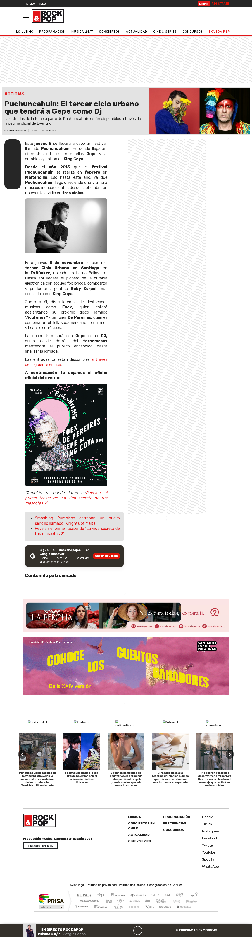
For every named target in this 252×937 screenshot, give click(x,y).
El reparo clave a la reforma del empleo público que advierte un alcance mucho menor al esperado (170, 777)
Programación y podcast (199, 930)
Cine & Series (165, 31)
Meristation (181, 911)
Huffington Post (88, 901)
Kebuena (193, 901)
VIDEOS (43, 3)
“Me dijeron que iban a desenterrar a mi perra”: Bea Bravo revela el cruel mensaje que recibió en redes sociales (214, 779)
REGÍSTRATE (220, 3)
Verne (168, 901)
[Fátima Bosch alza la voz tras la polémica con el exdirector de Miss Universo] (81, 751)
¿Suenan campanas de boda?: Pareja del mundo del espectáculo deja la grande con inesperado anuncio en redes (126, 779)
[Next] (155, 930)
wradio (120, 901)
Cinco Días (134, 901)
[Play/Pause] (137, 930)
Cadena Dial (180, 901)
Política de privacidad (102, 885)
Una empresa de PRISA (51, 898)
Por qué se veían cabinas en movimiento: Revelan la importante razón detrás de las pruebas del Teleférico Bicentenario (37, 779)
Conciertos (109, 31)
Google (207, 817)
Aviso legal (77, 885)
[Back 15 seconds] (129, 930)
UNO (109, 901)
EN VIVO (30, 3)
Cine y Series (139, 841)
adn (179, 895)
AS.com (167, 895)
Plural (117, 911)
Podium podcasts (81, 905)
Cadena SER (155, 895)
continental (148, 901)
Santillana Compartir (138, 895)
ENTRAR (203, 3)
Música (134, 817)
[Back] (120, 930)
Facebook (209, 838)
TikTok (206, 824)
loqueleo (164, 911)
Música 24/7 (82, 31)
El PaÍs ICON (133, 911)
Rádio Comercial (198, 911)
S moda (148, 911)
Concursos (193, 31)
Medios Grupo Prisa (51, 907)
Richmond (81, 911)
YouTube (208, 852)
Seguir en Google (106, 555)
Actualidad (136, 31)
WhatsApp (210, 866)
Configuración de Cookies (164, 885)
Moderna (99, 911)
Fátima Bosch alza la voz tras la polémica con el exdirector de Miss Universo (81, 777)
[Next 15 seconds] (146, 930)
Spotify (207, 859)
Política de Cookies (132, 885)
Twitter (207, 845)
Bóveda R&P (219, 31)
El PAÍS (84, 895)
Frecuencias (174, 823)
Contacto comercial (40, 846)
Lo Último (24, 31)
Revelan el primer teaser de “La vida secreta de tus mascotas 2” (66, 497)
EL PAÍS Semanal (158, 901)
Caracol (192, 895)
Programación (52, 31)
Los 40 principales (101, 895)
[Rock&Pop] (48, 16)
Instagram (210, 831)
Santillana (119, 895)
